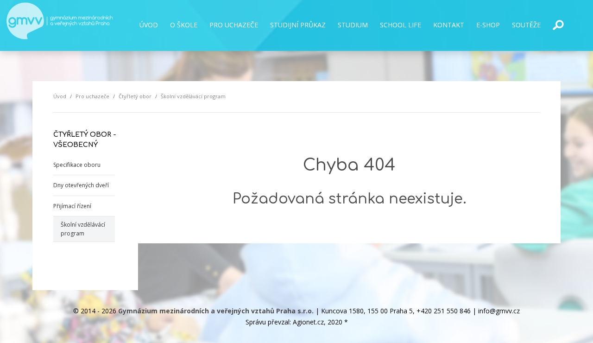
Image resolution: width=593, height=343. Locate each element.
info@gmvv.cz (499, 310)
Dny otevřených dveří (81, 185)
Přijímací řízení (72, 206)
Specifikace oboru (77, 165)
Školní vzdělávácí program (83, 229)
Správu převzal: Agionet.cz (285, 322)
